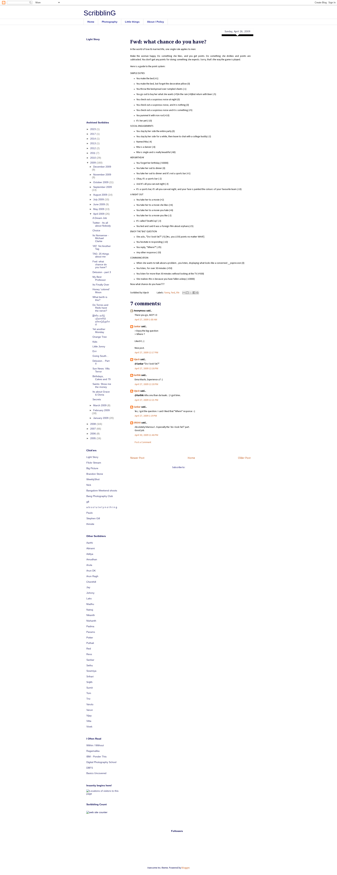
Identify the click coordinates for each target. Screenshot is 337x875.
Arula (89, 565)
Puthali (90, 643)
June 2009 (99, 204)
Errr (94, 351)
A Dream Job (99, 218)
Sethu (89, 665)
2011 (93, 153)
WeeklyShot (93, 479)
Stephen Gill (93, 518)
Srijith (89, 682)
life (177, 292)
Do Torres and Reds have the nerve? (100, 308)
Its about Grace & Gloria (101, 393)
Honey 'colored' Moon (101, 291)
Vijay (89, 715)
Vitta (88, 721)
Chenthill (91, 581)
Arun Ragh (92, 576)
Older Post (244, 458)
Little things (132, 21)
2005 (93, 438)
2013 (93, 143)
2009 (93, 162)
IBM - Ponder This (96, 756)
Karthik (137, 375)
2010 (93, 157)
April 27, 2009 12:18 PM (146, 368)
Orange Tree (99, 336)
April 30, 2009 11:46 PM (146, 435)
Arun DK (91, 570)
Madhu (90, 604)
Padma (90, 626)
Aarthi (89, 542)
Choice (96, 230)
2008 (93, 424)
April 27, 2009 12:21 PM (146, 400)
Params (90, 632)
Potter (89, 637)
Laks (89, 598)
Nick (88, 485)
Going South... (100, 356)
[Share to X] (190, 292)
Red (88, 648)
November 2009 (102, 174)
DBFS (89, 767)
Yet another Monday (98, 330)
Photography (109, 21)
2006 (93, 433)
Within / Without (95, 745)
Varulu (89, 704)
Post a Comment (143, 442)
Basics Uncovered (96, 773)
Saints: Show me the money (101, 385)
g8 (87, 501)
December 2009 (102, 166)
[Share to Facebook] (194, 292)
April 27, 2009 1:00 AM (146, 319)
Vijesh (137, 359)
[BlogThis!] (187, 292)
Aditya (89, 554)
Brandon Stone (94, 473)
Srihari (90, 676)
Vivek (89, 726)
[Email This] (184, 292)
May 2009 (99, 209)
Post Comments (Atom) (197, 467)
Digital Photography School (101, 762)
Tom (88, 693)
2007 (93, 428)
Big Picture (92, 468)
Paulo (89, 512)
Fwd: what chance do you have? (99, 264)
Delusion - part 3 (101, 272)
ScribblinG (100, 13)
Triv (88, 698)
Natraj (89, 609)
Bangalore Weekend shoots (101, 490)
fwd (173, 292)
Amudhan (91, 559)
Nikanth (90, 615)
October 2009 (101, 182)
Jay (88, 587)
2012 (93, 148)
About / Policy (155, 21)
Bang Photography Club (99, 496)
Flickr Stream (93, 462)
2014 (93, 138)
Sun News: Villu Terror (101, 370)
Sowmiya (91, 670)
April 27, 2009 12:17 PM (146, 352)
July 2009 (99, 199)
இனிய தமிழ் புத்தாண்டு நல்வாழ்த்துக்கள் (101, 320)
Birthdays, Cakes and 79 (101, 378)
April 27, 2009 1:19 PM (146, 416)
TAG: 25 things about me (100, 255)
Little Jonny (98, 346)
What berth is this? (99, 298)
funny (167, 292)
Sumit (89, 687)
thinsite (90, 524)
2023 (93, 129)
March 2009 (100, 405)
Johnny (90, 592)
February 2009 (101, 410)
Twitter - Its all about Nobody (101, 224)
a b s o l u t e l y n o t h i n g (101, 507)
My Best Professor (99, 278)
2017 (93, 133)
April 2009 (99, 213)
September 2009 (102, 187)
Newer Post (137, 458)
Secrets (96, 399)
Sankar (137, 326)
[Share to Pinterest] (197, 292)
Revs (89, 654)
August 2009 (100, 194)
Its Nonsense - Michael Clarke (100, 238)
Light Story (92, 457)
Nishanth (91, 620)
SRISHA (137, 422)
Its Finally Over (100, 284)
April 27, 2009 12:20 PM (146, 384)
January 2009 (101, 418)
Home (90, 21)
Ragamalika (93, 751)
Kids (94, 341)
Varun (89, 710)
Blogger (185, 868)
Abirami (90, 548)
